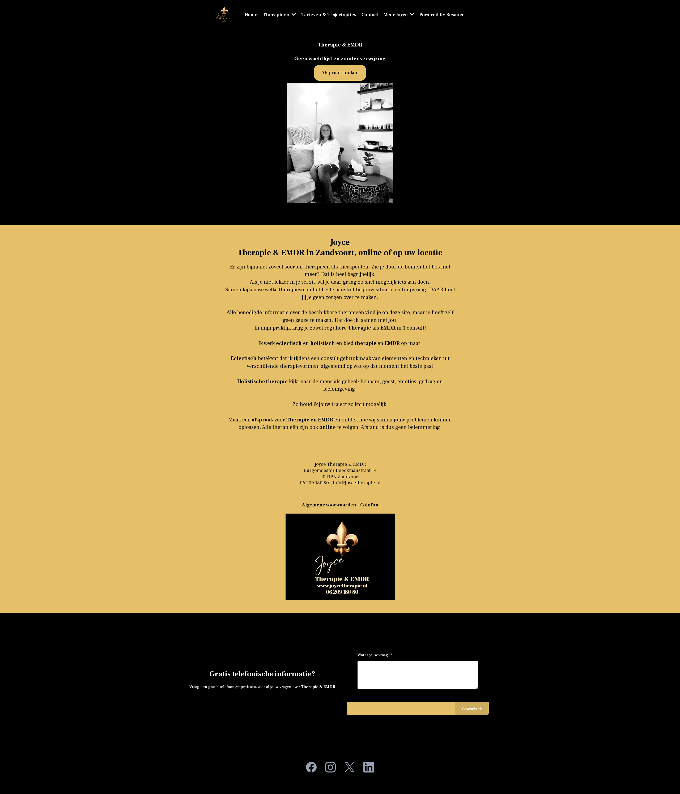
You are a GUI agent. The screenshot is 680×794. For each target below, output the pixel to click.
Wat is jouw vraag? (375, 655)
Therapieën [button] (277, 15)
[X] (349, 767)
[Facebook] (311, 767)
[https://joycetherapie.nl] (224, 15)
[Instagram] (330, 767)
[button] (411, 15)
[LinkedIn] (368, 767)
